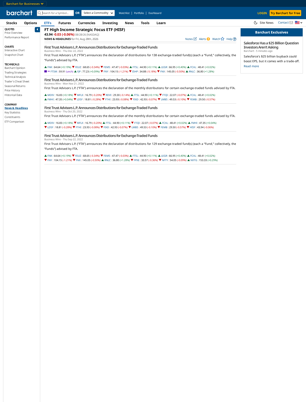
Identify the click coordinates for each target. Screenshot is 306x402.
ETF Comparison (14, 121)
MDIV (50, 95)
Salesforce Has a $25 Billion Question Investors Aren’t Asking (271, 45)
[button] (299, 22)
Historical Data (13, 95)
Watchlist (124, 13)
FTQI (165, 95)
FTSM (54, 71)
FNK (49, 67)
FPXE (136, 160)
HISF (192, 127)
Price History (12, 90)
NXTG (193, 160)
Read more (251, 66)
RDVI (108, 95)
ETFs (47, 23)
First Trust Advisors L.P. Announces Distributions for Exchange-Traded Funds (100, 47)
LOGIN (262, 13)
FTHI (108, 99)
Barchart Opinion (15, 68)
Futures (64, 23)
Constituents (12, 117)
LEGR (164, 67)
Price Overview (13, 33)
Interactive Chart (15, 50)
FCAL (193, 67)
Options (30, 23)
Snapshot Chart (14, 55)
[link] (231, 39)
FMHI (50, 99)
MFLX (80, 95)
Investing (110, 23)
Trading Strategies (15, 72)
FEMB (193, 99)
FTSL (135, 67)
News (129, 23)
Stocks (11, 23)
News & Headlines (16, 108)
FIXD (135, 99)
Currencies (86, 23)
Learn (161, 23)
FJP (79, 71)
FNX (162, 71)
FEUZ (78, 67)
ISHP (135, 71)
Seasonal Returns (15, 86)
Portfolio (139, 13)
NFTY (165, 160)
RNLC (192, 71)
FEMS (107, 67)
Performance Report (17, 37)
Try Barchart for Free (285, 13)
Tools (145, 23)
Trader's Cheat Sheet (17, 81)
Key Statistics (12, 112)
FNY (106, 71)
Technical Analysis (15, 77)
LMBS (164, 99)
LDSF (80, 99)
